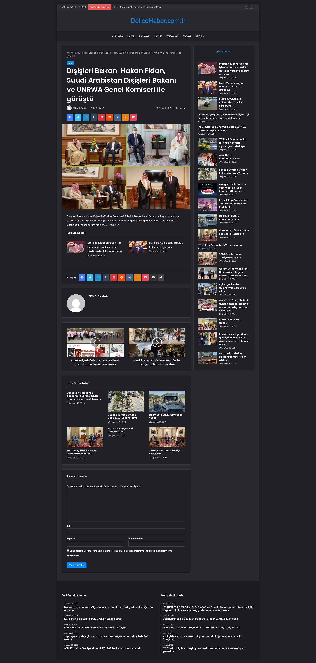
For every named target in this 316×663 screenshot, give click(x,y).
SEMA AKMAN (80, 108)
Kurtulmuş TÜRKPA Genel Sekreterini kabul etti (81, 452)
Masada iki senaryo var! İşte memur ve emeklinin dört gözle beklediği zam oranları (105, 247)
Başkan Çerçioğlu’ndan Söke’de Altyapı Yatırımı (122, 416)
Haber (131, 36)
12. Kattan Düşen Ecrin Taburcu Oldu (121, 430)
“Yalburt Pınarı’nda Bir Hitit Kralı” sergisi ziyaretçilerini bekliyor (232, 143)
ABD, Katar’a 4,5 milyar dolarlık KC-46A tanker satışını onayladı (222, 128)
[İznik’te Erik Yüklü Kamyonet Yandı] (167, 401)
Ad (69, 526)
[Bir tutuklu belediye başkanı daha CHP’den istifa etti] (207, 358)
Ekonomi (144, 36)
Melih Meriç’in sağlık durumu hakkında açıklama (231, 86)
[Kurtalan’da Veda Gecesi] (207, 324)
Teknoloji (172, 36)
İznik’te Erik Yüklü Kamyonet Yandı (165, 416)
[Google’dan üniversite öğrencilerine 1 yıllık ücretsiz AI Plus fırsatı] (207, 189)
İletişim (200, 36)
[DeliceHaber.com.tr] (158, 21)
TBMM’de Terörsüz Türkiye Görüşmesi (165, 452)
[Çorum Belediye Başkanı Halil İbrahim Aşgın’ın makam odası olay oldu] (207, 273)
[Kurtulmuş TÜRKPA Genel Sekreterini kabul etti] (85, 437)
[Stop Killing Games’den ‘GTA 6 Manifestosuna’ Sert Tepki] (207, 204)
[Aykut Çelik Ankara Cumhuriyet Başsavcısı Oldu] (207, 289)
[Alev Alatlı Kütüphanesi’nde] (207, 159)
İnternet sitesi (135, 538)
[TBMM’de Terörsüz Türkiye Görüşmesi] (167, 437)
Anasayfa (117, 36)
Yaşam (187, 36)
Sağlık (158, 36)
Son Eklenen (224, 51)
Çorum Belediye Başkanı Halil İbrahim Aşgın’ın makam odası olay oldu (233, 272)
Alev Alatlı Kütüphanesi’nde (229, 156)
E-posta (72, 538)
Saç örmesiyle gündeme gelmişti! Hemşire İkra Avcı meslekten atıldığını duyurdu (234, 339)
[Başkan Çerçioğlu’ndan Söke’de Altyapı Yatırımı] (126, 401)
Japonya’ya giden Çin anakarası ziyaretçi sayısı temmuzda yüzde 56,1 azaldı (84, 396)
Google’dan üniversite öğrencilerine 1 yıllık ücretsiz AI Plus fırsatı (232, 188)
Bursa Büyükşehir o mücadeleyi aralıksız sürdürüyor (139, 7)
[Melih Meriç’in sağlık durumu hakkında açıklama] (138, 247)
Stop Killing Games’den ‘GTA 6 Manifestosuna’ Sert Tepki (233, 203)
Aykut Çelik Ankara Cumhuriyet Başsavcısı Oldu (233, 288)
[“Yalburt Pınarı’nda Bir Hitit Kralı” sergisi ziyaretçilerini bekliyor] (207, 144)
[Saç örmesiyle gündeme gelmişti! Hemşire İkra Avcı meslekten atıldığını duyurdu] (207, 338)
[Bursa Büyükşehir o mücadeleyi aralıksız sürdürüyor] (207, 103)
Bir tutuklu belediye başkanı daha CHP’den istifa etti (232, 357)
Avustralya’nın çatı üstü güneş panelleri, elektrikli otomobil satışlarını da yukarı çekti (234, 305)
